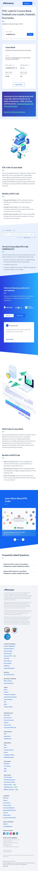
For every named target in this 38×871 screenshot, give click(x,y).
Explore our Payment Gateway (14, 112)
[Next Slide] (23, 539)
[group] (19, 522)
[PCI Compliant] (7, 630)
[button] (27, 3)
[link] (9, 315)
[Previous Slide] (15, 539)
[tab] (18, 539)
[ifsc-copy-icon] (16, 68)
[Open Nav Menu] (34, 3)
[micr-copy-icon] (23, 68)
